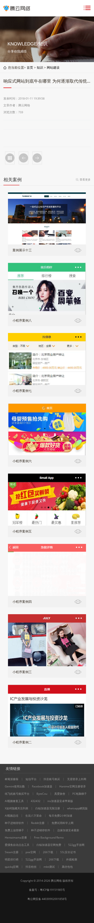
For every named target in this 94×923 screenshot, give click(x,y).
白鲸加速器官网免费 (49, 845)
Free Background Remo (49, 837)
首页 (30, 67)
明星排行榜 (11, 859)
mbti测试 (49, 866)
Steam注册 (11, 852)
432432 (35, 801)
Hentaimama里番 (16, 837)
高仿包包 (67, 866)
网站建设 (53, 67)
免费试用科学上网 (62, 823)
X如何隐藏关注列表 (16, 808)
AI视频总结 (11, 815)
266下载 (48, 852)
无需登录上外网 (76, 779)
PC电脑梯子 (79, 793)
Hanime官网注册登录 (72, 786)
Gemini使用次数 (15, 786)
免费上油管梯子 (14, 830)
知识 (40, 67)
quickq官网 (11, 866)
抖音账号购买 (52, 779)
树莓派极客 (11, 779)
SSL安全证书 (68, 852)
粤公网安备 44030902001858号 (47, 899)
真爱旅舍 (59, 793)
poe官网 (31, 852)
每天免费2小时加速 (60, 815)
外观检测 (71, 859)
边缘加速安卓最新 (68, 830)
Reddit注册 (37, 823)
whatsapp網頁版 (77, 808)
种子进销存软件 (14, 823)
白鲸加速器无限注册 (47, 808)
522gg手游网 (76, 845)
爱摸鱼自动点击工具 (17, 845)
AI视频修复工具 (14, 801)
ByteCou (42, 793)
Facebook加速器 (42, 786)
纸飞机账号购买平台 (17, 793)
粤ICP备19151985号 (52, 890)
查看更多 (85, 179)
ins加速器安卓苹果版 (60, 801)
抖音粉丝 (31, 866)
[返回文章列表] (10, 158)
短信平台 (31, 779)
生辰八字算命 (33, 815)
